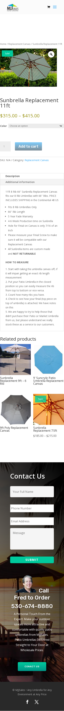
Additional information (20, 182)
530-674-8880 (32, 606)
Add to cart (28, 146)
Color (3, 126)
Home (3, 44)
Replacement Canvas (19, 44)
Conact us (32, 666)
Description (13, 176)
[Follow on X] (37, 702)
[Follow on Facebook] (27, 702)
